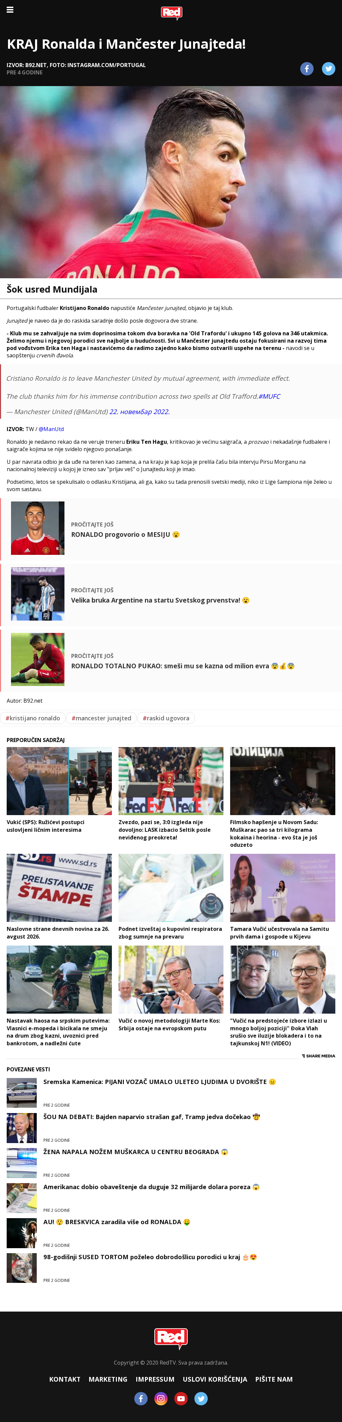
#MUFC (269, 396)
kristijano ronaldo (32, 718)
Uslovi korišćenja (215, 1379)
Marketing (108, 1379)
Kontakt (64, 1379)
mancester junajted (101, 718)
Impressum (155, 1379)
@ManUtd (51, 429)
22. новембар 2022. (139, 411)
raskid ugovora (166, 718)
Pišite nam (274, 1379)
